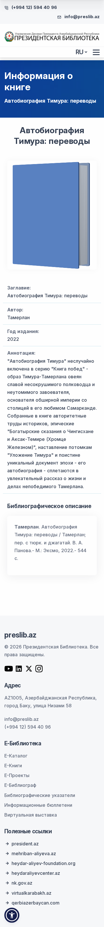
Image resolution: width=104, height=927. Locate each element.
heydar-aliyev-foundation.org (43, 863)
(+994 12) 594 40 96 (34, 7)
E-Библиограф (20, 785)
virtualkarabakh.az (31, 893)
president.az (25, 844)
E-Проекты (16, 775)
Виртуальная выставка (30, 815)
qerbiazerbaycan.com (36, 903)
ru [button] (80, 52)
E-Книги (13, 765)
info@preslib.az (82, 16)
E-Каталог (15, 756)
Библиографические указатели (39, 795)
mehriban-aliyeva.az (34, 853)
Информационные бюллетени (38, 805)
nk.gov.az (22, 883)
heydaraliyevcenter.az (36, 873)
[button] (12, 915)
